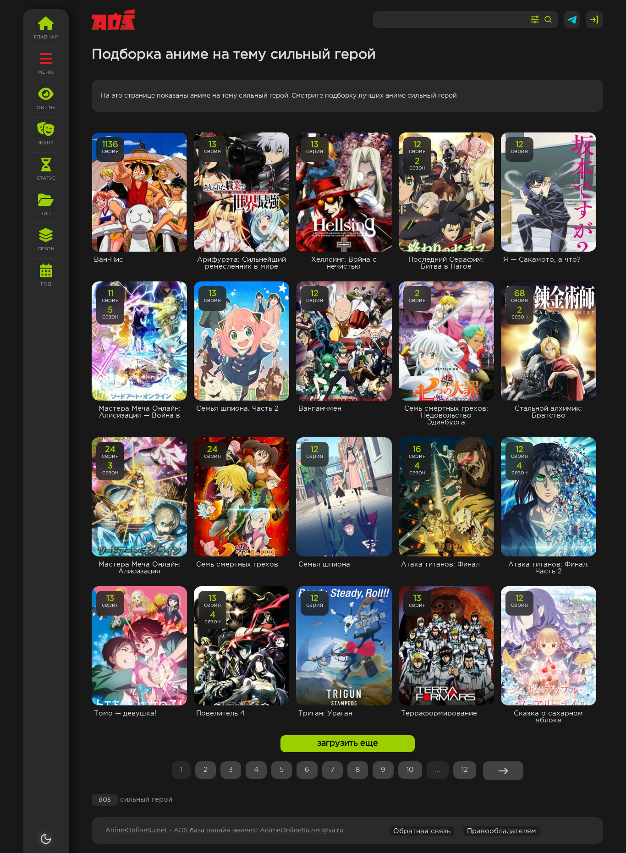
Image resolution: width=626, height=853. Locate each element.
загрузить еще (347, 743)
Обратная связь (421, 831)
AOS (105, 799)
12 (464, 770)
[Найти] (548, 20)
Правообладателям (501, 831)
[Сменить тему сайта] (46, 839)
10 (410, 770)
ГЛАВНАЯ (46, 37)
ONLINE (46, 108)
